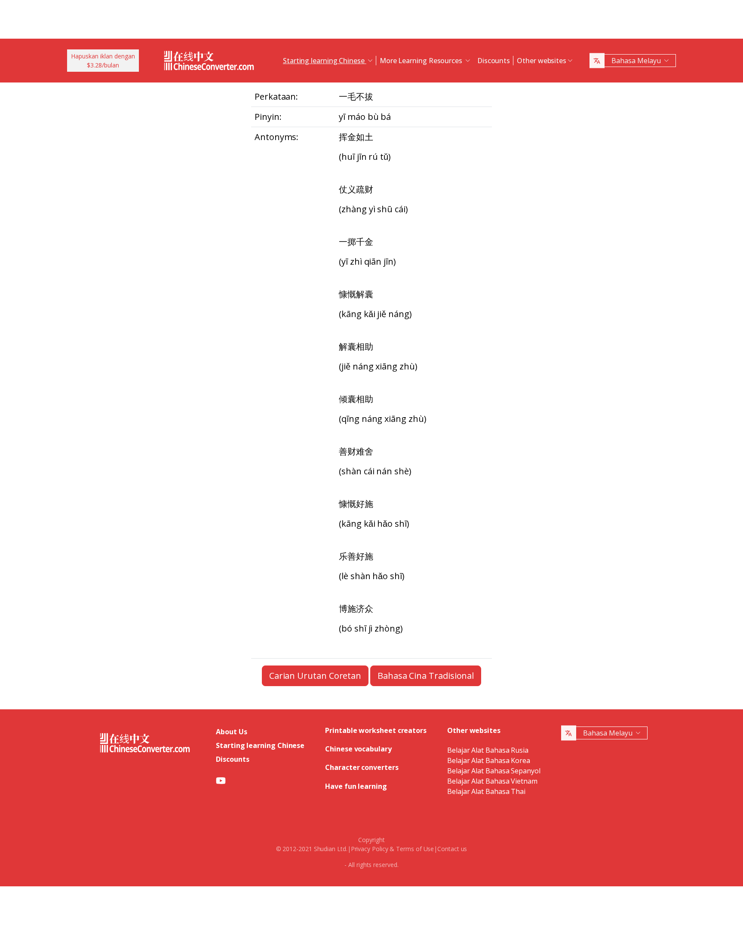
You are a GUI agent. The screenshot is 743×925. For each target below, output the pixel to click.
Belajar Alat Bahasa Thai (486, 791)
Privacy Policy (369, 849)
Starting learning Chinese (260, 745)
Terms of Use (415, 849)
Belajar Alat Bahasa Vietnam (492, 781)
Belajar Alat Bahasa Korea (488, 760)
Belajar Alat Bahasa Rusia (487, 750)
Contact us (452, 849)
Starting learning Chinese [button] (324, 60)
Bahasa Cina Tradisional (426, 675)
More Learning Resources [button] (422, 60)
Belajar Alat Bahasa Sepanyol (493, 770)
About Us (231, 731)
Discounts (493, 60)
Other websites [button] (541, 60)
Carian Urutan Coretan (315, 675)
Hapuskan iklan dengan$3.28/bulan (103, 60)
